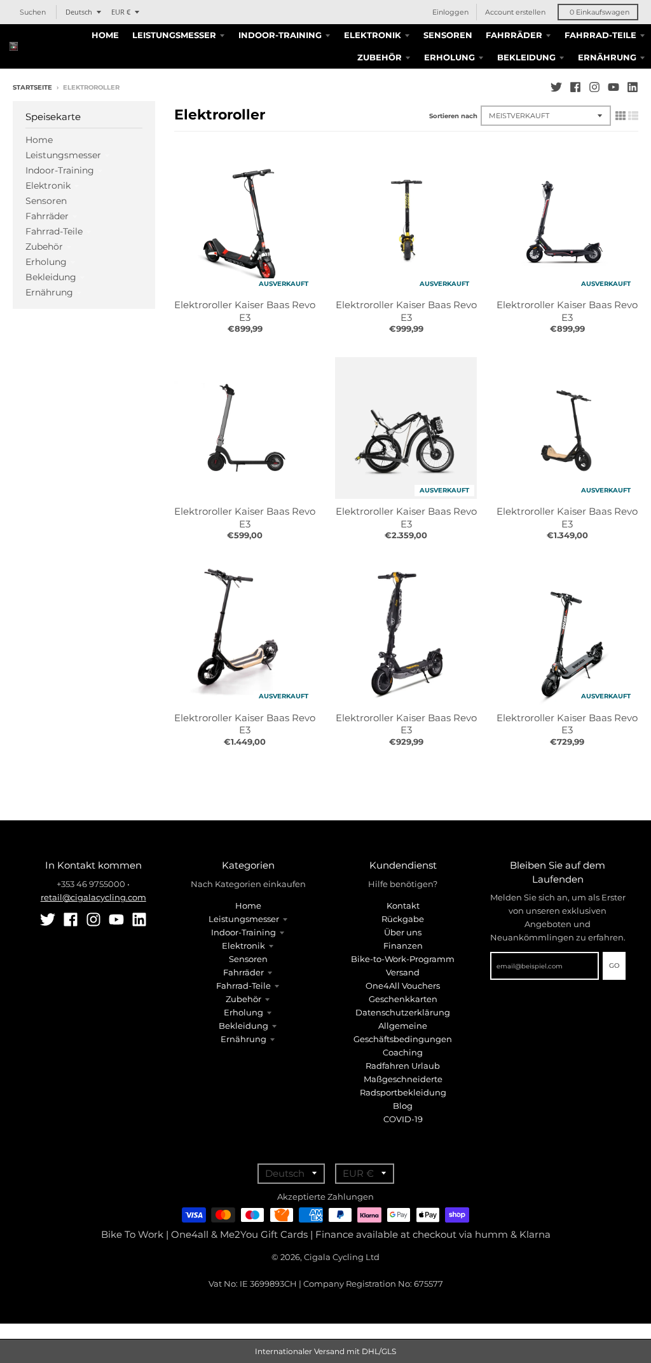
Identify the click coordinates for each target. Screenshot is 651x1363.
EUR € (120, 12)
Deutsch (78, 12)
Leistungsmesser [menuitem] (174, 35)
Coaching (403, 1052)
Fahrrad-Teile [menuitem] (600, 35)
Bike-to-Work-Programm (403, 959)
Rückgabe (402, 919)
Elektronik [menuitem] (372, 35)
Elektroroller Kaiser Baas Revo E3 (244, 311)
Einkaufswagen (599, 12)
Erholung (46, 262)
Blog (403, 1106)
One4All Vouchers (403, 985)
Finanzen (403, 945)
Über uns (402, 932)
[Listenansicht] (633, 115)
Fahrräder (47, 216)
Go (614, 965)
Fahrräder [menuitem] (514, 35)
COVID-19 (403, 1119)
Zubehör (44, 246)
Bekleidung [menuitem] (526, 57)
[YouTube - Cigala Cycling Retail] (613, 87)
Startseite (32, 87)
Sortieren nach (453, 116)
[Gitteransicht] (620, 115)
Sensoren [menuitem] (447, 35)
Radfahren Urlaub (403, 1066)
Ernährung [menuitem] (607, 57)
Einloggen (450, 12)
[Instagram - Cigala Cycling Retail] (594, 87)
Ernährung (49, 292)
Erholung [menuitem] (449, 57)
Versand (403, 972)
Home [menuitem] (105, 35)
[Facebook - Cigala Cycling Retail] (575, 87)
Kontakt (403, 905)
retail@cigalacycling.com (93, 897)
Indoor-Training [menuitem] (280, 35)
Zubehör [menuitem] (379, 57)
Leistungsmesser (63, 155)
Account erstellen (515, 12)
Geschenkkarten (403, 999)
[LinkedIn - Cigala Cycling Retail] (632, 87)
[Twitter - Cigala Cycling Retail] (556, 87)
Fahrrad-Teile (54, 231)
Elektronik (48, 185)
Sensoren (46, 201)
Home (39, 140)
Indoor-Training (59, 170)
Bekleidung (50, 277)
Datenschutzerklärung (402, 1012)
